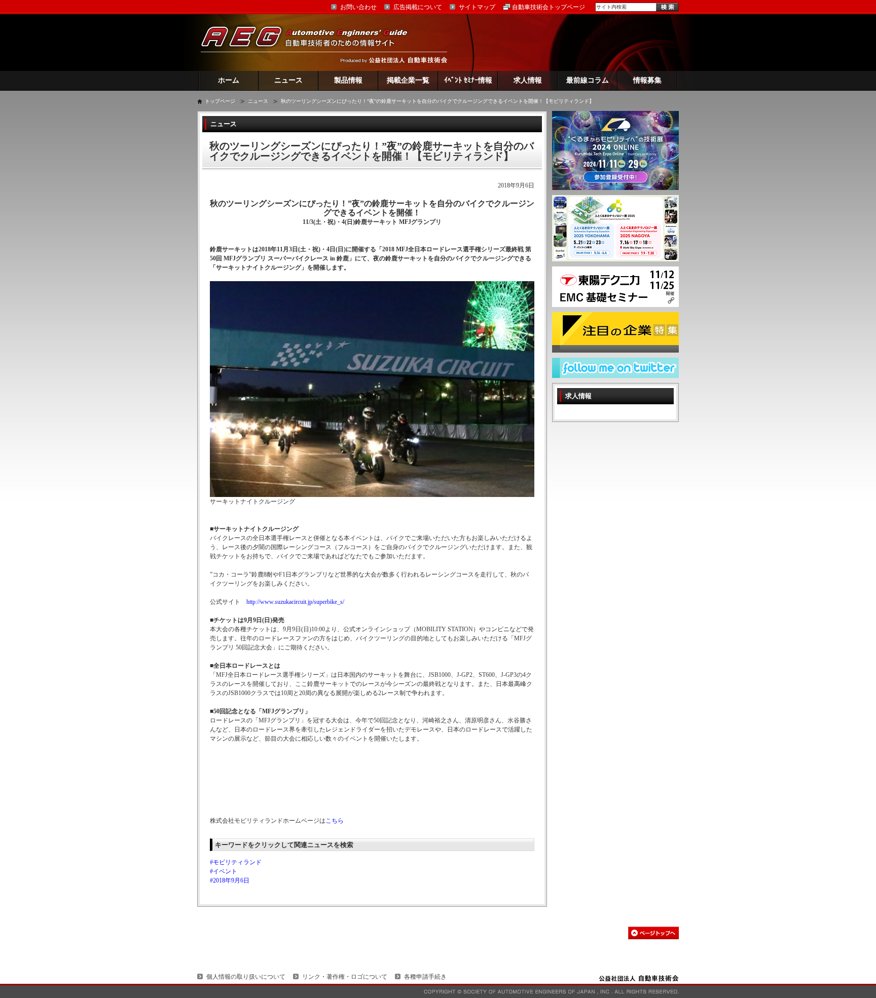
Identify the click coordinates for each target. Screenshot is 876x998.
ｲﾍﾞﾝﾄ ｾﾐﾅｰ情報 (468, 80)
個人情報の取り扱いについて (245, 976)
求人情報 (528, 80)
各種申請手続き (425, 976)
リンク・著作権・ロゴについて (344, 976)
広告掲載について (417, 7)
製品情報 (348, 80)
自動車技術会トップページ (548, 7)
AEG (311, 42)
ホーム (228, 80)
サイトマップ (477, 7)
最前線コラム (587, 80)
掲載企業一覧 (408, 80)
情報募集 (647, 80)
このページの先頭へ (653, 933)
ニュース (288, 80)
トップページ (220, 101)
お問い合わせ (358, 7)
